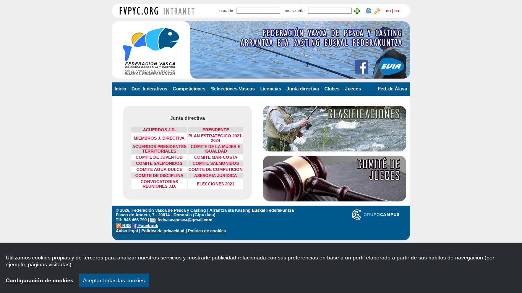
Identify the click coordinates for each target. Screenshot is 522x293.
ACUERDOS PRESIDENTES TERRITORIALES (159, 148)
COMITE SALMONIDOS (159, 163)
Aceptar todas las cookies (114, 280)
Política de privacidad (163, 231)
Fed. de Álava (392, 89)
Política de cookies (207, 231)
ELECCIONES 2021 (215, 184)
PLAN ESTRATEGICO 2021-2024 (215, 138)
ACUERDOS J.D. (159, 129)
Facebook (147, 225)
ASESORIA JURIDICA (215, 175)
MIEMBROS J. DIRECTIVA (159, 138)
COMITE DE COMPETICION (215, 169)
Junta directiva (303, 89)
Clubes (332, 89)
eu (388, 10)
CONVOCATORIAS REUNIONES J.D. (159, 183)
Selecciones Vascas (233, 89)
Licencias (270, 89)
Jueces (353, 89)
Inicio (120, 89)
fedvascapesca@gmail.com (184, 219)
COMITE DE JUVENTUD (159, 157)
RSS (126, 225)
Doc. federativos (149, 89)
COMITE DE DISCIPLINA (159, 175)
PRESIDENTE (216, 129)
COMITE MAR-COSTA (215, 157)
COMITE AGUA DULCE (159, 169)
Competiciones (189, 89)
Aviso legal (127, 231)
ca (396, 10)
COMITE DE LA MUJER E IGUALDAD (215, 148)
